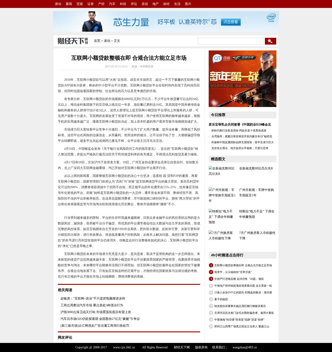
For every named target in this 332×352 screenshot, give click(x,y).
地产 (155, 4)
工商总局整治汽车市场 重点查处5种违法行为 (92, 305)
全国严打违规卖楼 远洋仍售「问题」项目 (239, 279)
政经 (166, 4)
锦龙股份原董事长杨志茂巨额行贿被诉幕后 (240, 306)
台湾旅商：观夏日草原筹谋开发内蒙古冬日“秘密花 (241, 136)
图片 (188, 4)
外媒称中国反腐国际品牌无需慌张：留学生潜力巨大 (242, 142)
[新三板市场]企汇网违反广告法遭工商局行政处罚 (95, 325)
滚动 (58, 4)
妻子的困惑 (221, 299)
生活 (177, 4)
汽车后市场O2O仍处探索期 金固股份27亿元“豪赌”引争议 (100, 319)
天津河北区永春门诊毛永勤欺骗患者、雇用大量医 (244, 312)
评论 (134, 4)
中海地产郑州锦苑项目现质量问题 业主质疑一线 (243, 285)
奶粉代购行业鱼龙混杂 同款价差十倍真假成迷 (238, 130)
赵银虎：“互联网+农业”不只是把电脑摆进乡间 (93, 298)
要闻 (69, 4)
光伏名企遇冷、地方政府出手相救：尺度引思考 (239, 148)
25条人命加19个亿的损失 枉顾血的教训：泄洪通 (243, 292)
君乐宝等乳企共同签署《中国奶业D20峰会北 (240, 124)
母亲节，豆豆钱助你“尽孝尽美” (233, 272)
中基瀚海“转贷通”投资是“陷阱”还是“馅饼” (239, 319)
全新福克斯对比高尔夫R (256, 168)
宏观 (80, 4)
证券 (90, 4)
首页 (97, 41)
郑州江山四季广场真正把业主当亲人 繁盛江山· (242, 326)
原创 (145, 4)
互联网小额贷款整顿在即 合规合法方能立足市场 (243, 265)
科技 (123, 4)
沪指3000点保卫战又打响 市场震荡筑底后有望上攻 (96, 312)
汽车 (112, 4)
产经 (101, 4)
